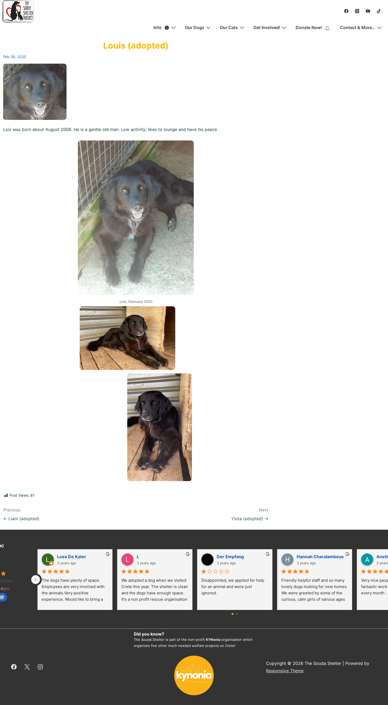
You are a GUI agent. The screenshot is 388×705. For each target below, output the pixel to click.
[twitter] (27, 667)
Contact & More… (357, 27)
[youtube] (368, 11)
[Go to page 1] (237, 614)
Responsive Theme (285, 670)
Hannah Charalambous (320, 556)
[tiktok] (378, 11)
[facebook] (346, 11)
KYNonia (213, 639)
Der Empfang (230, 556)
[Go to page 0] (233, 614)
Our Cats (229, 27)
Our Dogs (194, 27)
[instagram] (357, 11)
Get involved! (266, 27)
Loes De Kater (71, 556)
